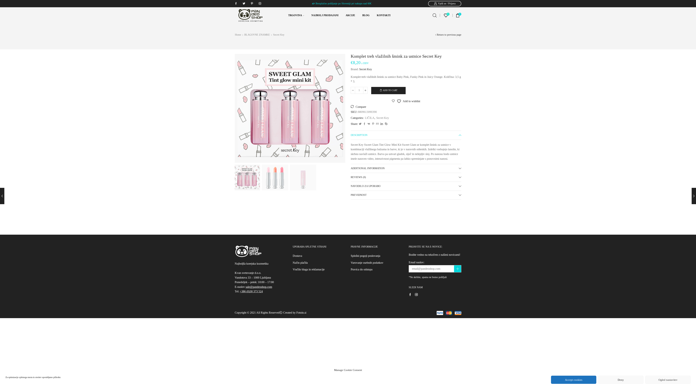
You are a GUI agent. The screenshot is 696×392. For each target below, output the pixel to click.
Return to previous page (449, 34)
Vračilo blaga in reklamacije (309, 269)
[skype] (386, 124)
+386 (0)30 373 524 (251, 291)
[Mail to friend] (377, 124)
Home (238, 34)
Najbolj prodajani (324, 15)
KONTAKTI (383, 15)
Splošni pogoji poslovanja (365, 255)
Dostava (297, 255)
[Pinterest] (373, 124)
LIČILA (369, 117)
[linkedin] (382, 124)
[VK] (369, 124)
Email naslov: (416, 262)
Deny (621, 379)
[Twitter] (360, 124)
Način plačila (300, 262)
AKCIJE (350, 15)
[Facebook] (364, 124)
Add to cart (390, 90)
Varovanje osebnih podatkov (367, 262)
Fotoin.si (301, 312)
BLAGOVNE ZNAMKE (257, 34)
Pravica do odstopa (361, 269)
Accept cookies (573, 379)
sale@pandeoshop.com (259, 286)
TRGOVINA (295, 15)
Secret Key (278, 34)
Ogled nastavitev (668, 379)
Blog (366, 15)
